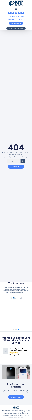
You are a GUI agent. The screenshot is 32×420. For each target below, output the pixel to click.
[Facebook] (12, 13)
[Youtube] (22, 13)
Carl (20, 298)
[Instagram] (16, 13)
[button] (16, 8)
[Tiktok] (19, 13)
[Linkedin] (9, 13)
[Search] (23, 161)
